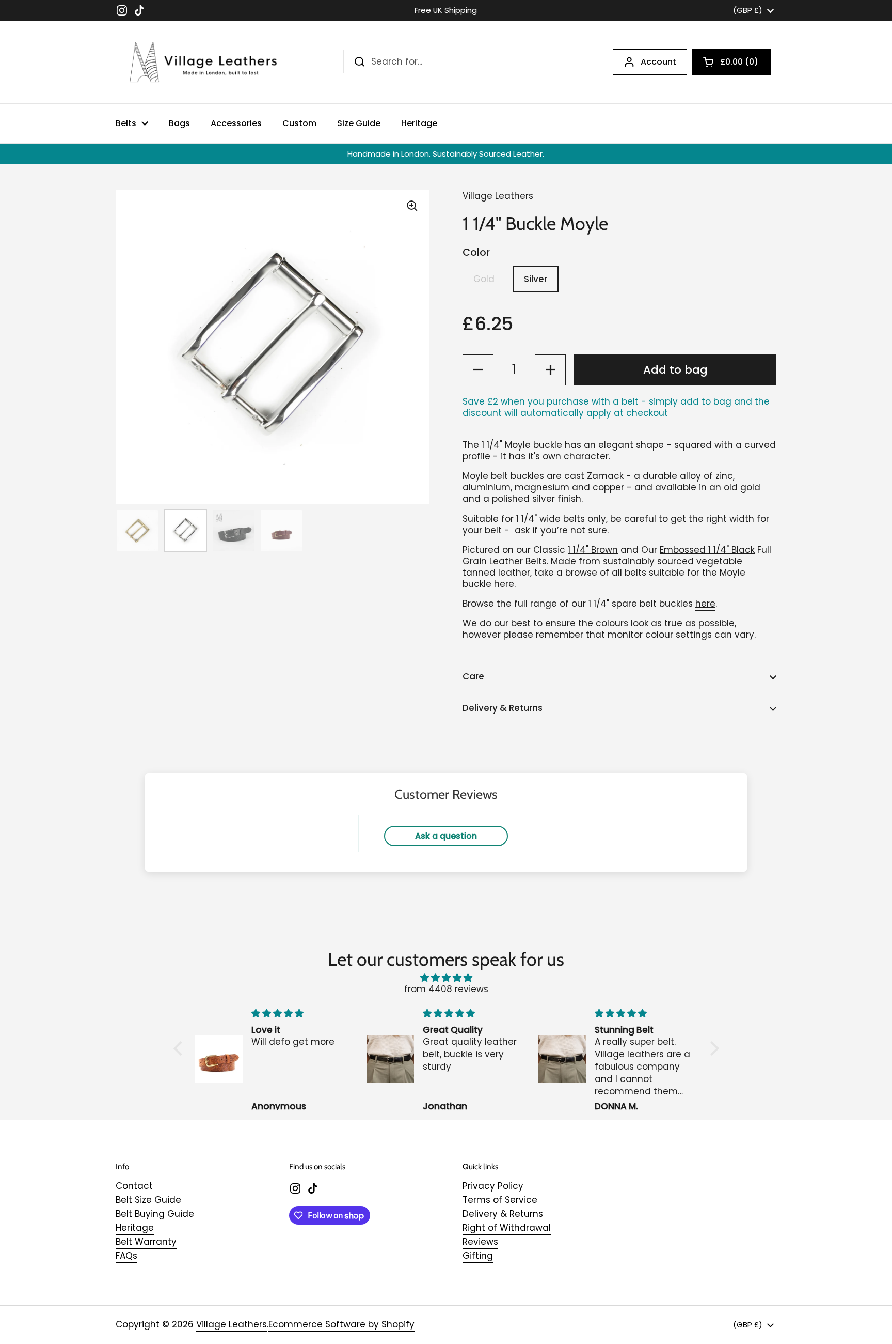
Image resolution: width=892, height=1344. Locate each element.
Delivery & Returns (503, 1214)
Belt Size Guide (148, 1200)
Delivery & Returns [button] (503, 708)
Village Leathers (231, 1324)
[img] (446, 977)
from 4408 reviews (446, 989)
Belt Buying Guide (155, 1214)
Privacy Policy (493, 1186)
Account (658, 62)
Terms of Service (500, 1200)
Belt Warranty (146, 1241)
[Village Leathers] (198, 62)
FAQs (126, 1255)
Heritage (135, 1228)
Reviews (480, 1241)
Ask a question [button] (446, 836)
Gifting (478, 1255)
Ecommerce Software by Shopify (341, 1324)
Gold (484, 279)
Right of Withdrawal (507, 1228)
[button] (731, 62)
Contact (134, 1186)
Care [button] (473, 676)
